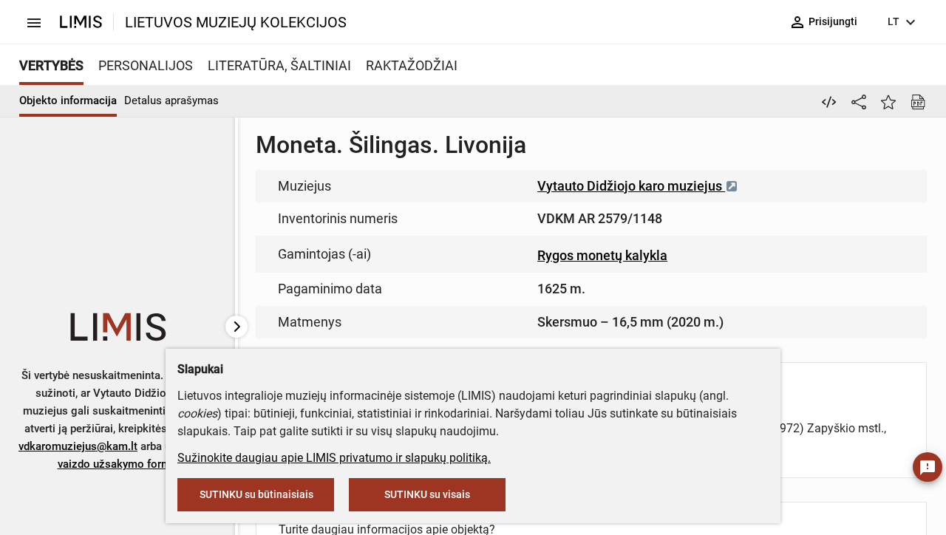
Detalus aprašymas (171, 100)
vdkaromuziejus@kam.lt (77, 446)
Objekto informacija (68, 100)
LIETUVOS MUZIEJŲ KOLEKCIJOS (236, 22)
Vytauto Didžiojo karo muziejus (631, 186)
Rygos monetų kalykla (602, 255)
